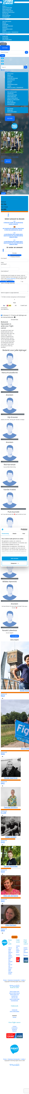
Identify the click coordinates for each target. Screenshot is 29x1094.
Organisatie (5, 24)
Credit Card (24, 305)
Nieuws (4, 23)
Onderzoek (5, 36)
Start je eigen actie (10, 949)
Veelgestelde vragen (7, 29)
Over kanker (5, 38)
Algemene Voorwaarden (14, 980)
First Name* (4, 258)
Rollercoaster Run (6, 9)
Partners (9, 82)
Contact (4, 30)
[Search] (26, 52)
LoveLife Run (10, 93)
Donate (3, 193)
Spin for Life (5, 13)
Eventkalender (6, 16)
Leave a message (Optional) (8, 283)
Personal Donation (15, 255)
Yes (8, 281)
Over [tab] (24, 533)
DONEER (3, 44)
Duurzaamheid (11, 79)
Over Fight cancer (6, 21)
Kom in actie (8, 89)
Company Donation (15, 256)
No (22, 281)
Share (8, 193)
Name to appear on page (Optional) (10, 292)
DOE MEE (5, 48)
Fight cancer (10, 73)
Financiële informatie (7, 26)
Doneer (18, 954)
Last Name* (4, 264)
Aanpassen (14, 563)
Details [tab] (14, 533)
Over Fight (2, 19)
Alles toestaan (14, 558)
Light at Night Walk (12, 95)
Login (2, 55)
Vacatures (4, 27)
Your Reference (4, 309)
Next (14, 302)
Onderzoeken (3, 34)
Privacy (5, 980)
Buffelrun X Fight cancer (8, 12)
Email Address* (5, 271)
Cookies (23, 980)
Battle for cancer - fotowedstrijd (10, 32)
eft (16, 305)
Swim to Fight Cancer (7, 10)
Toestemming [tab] (5, 533)
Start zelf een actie (12, 92)
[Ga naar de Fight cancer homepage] (4, 942)
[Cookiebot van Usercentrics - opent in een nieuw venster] (20, 529)
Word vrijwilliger (6, 15)
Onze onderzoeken (7, 39)
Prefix (2, 262)
